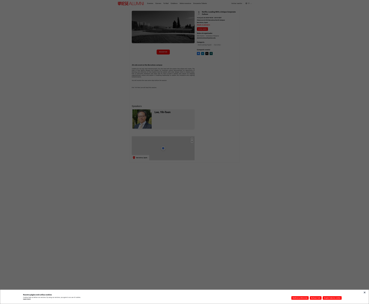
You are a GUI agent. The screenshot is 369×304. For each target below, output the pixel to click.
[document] (184, 297)
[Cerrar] (364, 292)
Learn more (27, 299)
